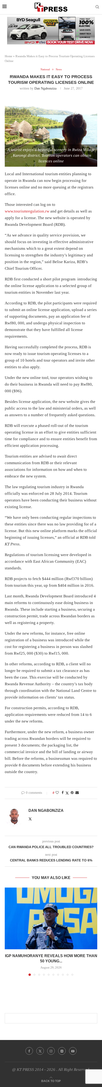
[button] (9, 931)
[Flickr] (62, 1051)
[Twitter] (40, 1051)
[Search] (97, 7)
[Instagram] (51, 1051)
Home (8, 56)
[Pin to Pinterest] (72, 793)
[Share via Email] (77, 793)
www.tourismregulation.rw (27, 211)
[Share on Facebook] (63, 793)
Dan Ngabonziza (45, 88)
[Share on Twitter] (67, 793)
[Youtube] (73, 1051)
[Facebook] (29, 1051)
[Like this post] (57, 793)
